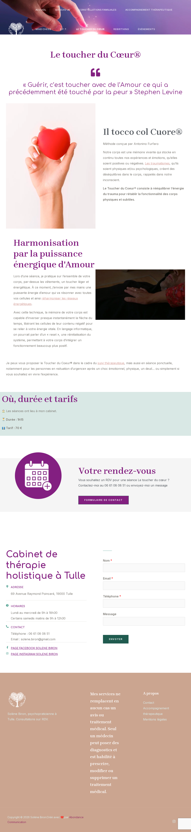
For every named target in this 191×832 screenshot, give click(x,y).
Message (109, 614)
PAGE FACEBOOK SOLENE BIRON (34, 648)
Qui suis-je (62, 9)
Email (108, 578)
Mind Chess (43, 29)
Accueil (40, 9)
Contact (41, 48)
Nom (107, 560)
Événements (146, 29)
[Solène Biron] (15, 29)
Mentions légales (155, 719)
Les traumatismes (157, 163)
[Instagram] (174, 821)
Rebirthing (121, 29)
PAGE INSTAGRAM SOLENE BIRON (34, 654)
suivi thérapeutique (111, 363)
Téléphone (112, 596)
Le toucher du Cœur (90, 29)
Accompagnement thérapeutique (148, 9)
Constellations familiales (97, 9)
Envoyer (116, 639)
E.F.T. (63, 29)
